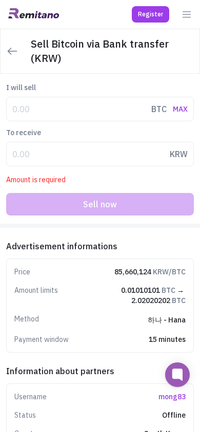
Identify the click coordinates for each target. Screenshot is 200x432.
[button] (150, 14)
